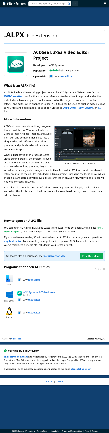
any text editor (13, 241)
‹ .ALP (49, 381)
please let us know (81, 368)
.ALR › (60, 381)
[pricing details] (103, 268)
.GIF (99, 107)
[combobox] (49, 3)
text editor (65, 76)
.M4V (81, 107)
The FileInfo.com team (16, 356)
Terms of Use (42, 431)
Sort (97, 269)
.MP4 (66, 107)
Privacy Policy (55, 431)
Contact (95, 431)
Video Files (16, 339)
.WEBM (89, 107)
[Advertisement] (54, 16)
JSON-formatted (13, 96)
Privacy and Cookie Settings (72, 431)
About (87, 431)
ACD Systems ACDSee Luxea (39, 292)
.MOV (73, 107)
